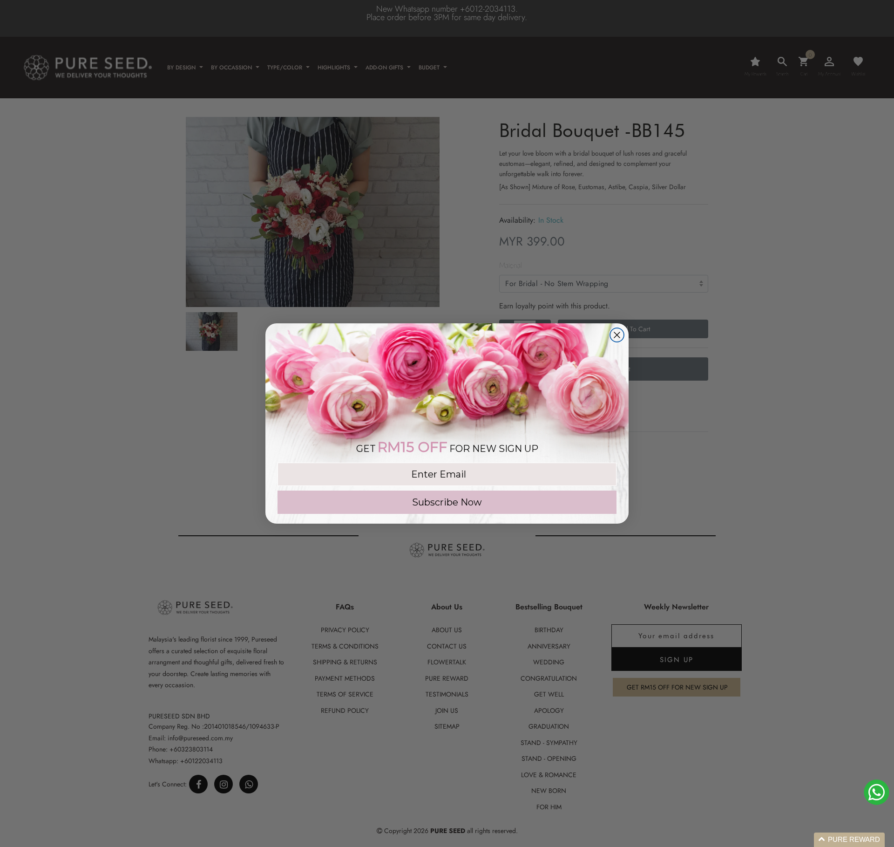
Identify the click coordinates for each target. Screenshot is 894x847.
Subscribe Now (447, 502)
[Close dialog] (617, 335)
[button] (849, 840)
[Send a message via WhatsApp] (876, 792)
